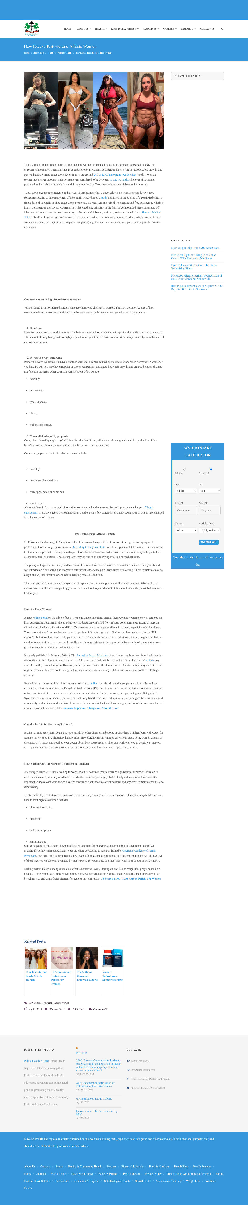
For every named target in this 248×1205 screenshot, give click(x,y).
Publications (62, 1181)
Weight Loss (193, 1181)
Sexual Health (143, 1181)
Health (99, 28)
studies (93, 683)
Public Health (79, 1009)
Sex (201, 484)
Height (179, 503)
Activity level (206, 523)
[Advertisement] (90, 10)
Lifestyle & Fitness (123, 28)
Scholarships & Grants (117, 1181)
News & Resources (82, 1173)
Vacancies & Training (168, 1181)
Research (187, 28)
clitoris (150, 660)
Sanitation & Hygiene (86, 1181)
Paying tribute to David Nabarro (94, 1098)
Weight (203, 503)
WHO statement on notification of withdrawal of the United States (95, 1084)
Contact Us (207, 28)
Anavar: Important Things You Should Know (91, 708)
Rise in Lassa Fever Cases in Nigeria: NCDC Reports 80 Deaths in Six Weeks (197, 287)
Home (67, 28)
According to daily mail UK (88, 547)
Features (111, 1166)
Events (59, 1166)
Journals (41, 1173)
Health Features (202, 1166)
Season (179, 523)
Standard (204, 473)
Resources (149, 28)
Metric (179, 473)
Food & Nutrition (159, 1166)
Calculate (209, 542)
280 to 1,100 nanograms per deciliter (115, 174)
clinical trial (41, 617)
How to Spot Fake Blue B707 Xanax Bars (195, 248)
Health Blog (38, 52)
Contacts (45, 1166)
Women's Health (64, 52)
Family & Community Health (85, 1166)
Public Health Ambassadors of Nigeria (189, 1173)
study (104, 197)
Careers (168, 28)
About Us (82, 28)
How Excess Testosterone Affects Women (49, 1002)
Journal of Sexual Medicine (92, 655)
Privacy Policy (153, 1173)
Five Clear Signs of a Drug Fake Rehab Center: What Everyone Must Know (193, 256)
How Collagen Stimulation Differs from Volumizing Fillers (194, 266)
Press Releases (131, 1173)
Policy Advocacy (108, 1173)
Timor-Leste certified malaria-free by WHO (96, 1112)
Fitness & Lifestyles (132, 1166)
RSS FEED (81, 1053)
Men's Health (58, 1173)
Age (177, 484)
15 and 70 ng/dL (119, 179)
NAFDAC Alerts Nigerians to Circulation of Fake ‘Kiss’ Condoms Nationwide (196, 277)
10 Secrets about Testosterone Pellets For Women (131, 878)
